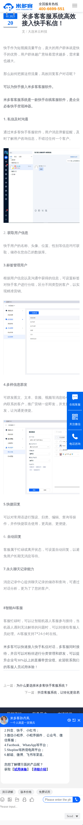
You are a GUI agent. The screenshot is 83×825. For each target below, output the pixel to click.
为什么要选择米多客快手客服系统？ (42, 685)
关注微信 (74, 424)
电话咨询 (74, 443)
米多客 (18, 6)
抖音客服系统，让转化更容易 (59, 692)
